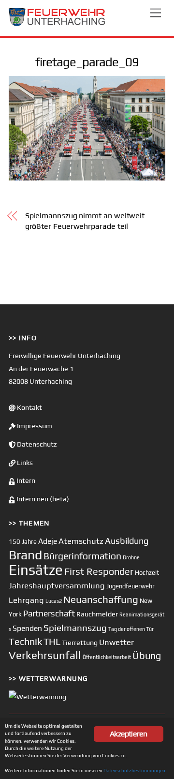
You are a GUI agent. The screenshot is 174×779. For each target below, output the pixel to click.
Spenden (27, 628)
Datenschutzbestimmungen (134, 770)
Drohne (131, 557)
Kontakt (28, 407)
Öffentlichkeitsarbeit (107, 657)
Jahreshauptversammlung (57, 585)
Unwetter (116, 642)
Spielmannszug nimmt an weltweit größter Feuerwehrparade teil (85, 221)
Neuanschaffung (100, 599)
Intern (25, 480)
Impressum (33, 426)
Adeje (47, 541)
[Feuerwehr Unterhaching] (57, 23)
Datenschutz (36, 444)
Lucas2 (53, 601)
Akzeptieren (128, 733)
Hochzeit (147, 572)
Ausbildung (126, 541)
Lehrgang (26, 600)
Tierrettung (80, 642)
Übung (146, 655)
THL (52, 641)
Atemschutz (80, 541)
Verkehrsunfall (45, 655)
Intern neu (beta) (42, 499)
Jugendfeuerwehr (130, 586)
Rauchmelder (97, 614)
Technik (25, 641)
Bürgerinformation (82, 556)
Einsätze (36, 570)
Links (24, 462)
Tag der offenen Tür (131, 629)
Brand (25, 554)
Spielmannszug (75, 627)
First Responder (98, 571)
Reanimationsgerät (141, 614)
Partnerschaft (49, 613)
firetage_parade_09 (87, 62)
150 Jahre (23, 541)
